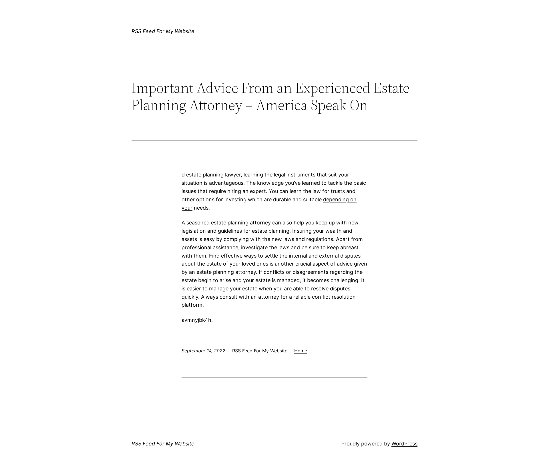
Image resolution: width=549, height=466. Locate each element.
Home (300, 350)
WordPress (404, 444)
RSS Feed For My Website (163, 31)
